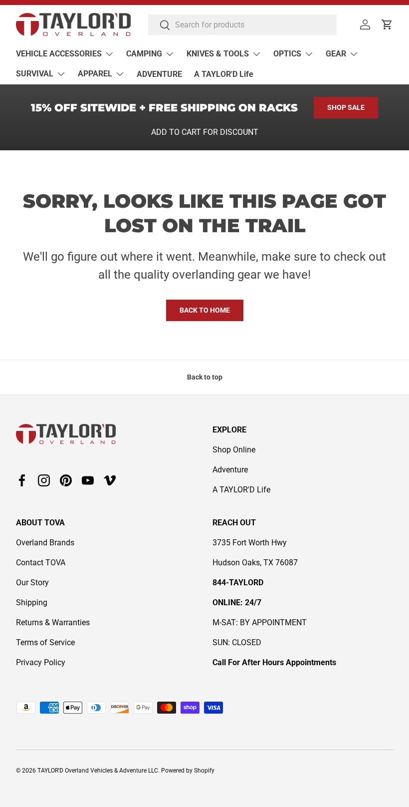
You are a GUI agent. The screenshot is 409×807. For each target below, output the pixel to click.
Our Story (32, 582)
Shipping (31, 602)
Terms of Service (45, 642)
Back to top (204, 377)
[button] (387, 24)
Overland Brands (45, 542)
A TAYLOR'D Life (223, 74)
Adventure (230, 469)
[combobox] (242, 24)
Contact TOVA (40, 562)
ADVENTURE (159, 74)
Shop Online (233, 449)
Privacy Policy (40, 662)
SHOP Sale (346, 107)
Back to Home (205, 310)
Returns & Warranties (53, 622)
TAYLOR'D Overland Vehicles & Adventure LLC (97, 770)
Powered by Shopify (187, 770)
